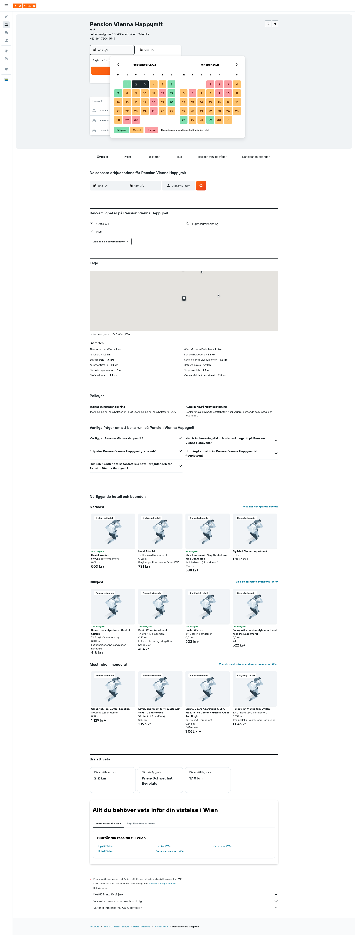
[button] (6, 6)
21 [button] (118, 111)
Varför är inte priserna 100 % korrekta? (117, 907)
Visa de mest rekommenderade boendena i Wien (248, 664)
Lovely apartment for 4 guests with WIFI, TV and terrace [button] (159, 710)
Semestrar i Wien (223, 846)
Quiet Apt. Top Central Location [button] (110, 708)
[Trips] (6, 69)
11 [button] (154, 93)
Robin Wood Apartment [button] (152, 630)
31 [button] (228, 120)
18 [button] (153, 102)
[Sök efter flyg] (6, 17)
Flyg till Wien (105, 846)
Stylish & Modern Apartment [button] (250, 551)
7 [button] (118, 93)
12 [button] (162, 93)
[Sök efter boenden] (6, 24)
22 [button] (127, 111)
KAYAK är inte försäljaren (108, 894)
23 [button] (136, 111)
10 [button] (144, 93)
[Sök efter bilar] (6, 32)
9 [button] (136, 93)
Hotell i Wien (105, 851)
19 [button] (162, 102)
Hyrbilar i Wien (164, 846)
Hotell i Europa (121, 926)
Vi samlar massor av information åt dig (117, 901)
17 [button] (144, 102)
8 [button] (127, 93)
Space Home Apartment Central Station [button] (110, 631)
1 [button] (127, 84)
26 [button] (162, 111)
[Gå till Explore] (6, 51)
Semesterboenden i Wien (170, 851)
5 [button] (162, 84)
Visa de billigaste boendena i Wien (257, 581)
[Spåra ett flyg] (6, 58)
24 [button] (144, 111)
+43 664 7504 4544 (102, 38)
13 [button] (171, 93)
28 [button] (118, 120)
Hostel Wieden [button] (100, 555)
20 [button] (171, 102)
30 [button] (136, 120)
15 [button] (127, 102)
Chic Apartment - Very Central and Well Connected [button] (206, 556)
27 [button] (171, 111)
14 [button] (118, 102)
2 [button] (136, 84)
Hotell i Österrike (141, 926)
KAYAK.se (94, 926)
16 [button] (136, 102)
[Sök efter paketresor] (6, 40)
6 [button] (171, 84)
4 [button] (154, 84)
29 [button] (127, 120)
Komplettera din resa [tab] (108, 823)
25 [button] (153, 111)
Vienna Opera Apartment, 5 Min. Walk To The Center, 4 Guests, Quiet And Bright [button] (207, 712)
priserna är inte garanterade (162, 883)
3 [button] (145, 84)
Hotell (107, 926)
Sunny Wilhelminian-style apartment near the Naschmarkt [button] (255, 631)
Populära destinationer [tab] (141, 823)
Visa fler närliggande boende (260, 506)
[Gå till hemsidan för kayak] (24, 6)
